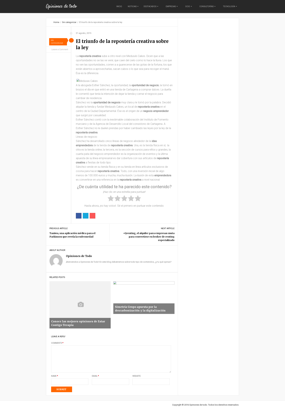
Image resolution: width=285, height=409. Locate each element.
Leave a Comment (59, 49)
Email (95, 376)
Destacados (150, 6)
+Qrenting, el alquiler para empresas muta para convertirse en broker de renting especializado (148, 237)
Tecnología (229, 6)
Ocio (187, 6)
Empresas (171, 6)
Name (54, 376)
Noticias (132, 6)
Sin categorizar (69, 22)
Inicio (119, 6)
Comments (57, 343)
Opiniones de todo (61, 6)
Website (136, 376)
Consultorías (206, 6)
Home (56, 22)
